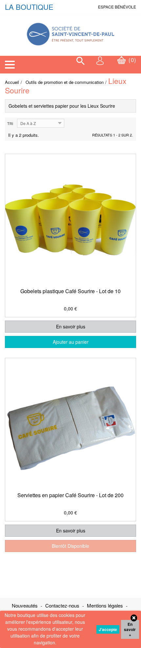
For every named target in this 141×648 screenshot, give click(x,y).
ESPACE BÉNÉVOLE (117, 6)
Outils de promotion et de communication (65, 82)
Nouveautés (25, 605)
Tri (10, 123)
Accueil (12, 82)
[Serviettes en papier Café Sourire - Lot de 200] (70, 423)
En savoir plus (70, 326)
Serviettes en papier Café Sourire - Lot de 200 (70, 495)
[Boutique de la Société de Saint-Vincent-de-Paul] (70, 30)
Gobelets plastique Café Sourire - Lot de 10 (70, 291)
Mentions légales (105, 605)
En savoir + (130, 629)
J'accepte (108, 629)
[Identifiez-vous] (100, 60)
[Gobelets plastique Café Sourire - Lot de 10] (70, 219)
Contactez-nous (63, 605)
